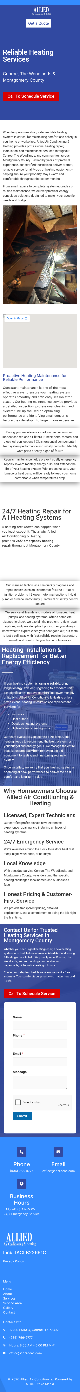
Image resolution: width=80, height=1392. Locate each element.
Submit (22, 1116)
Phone (19, 1035)
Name (17, 1017)
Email (18, 1054)
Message (20, 1072)
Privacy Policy (13, 1261)
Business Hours (21, 1199)
